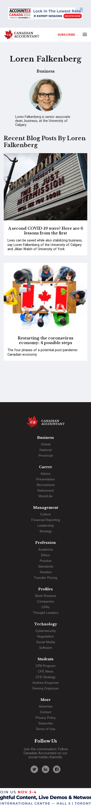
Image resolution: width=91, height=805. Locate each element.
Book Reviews (45, 596)
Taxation (45, 572)
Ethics (45, 555)
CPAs (45, 607)
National (45, 450)
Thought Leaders (45, 612)
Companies (45, 601)
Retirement (45, 490)
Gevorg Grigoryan (45, 688)
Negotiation (45, 636)
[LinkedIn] (45, 769)
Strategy (45, 531)
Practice (46, 561)
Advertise (45, 706)
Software (45, 647)
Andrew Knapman (45, 682)
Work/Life (45, 496)
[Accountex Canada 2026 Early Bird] (45, 14)
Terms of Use (45, 729)
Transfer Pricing (45, 577)
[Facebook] (56, 769)
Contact (45, 712)
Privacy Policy (45, 717)
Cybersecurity (45, 631)
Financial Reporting (45, 520)
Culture (45, 514)
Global (45, 444)
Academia (45, 549)
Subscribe (66, 34)
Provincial (45, 455)
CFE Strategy (46, 677)
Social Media (45, 642)
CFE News (45, 671)
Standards (45, 566)
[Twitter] (34, 769)
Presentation (45, 479)
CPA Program (46, 666)
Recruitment (46, 485)
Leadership (45, 525)
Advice (45, 473)
